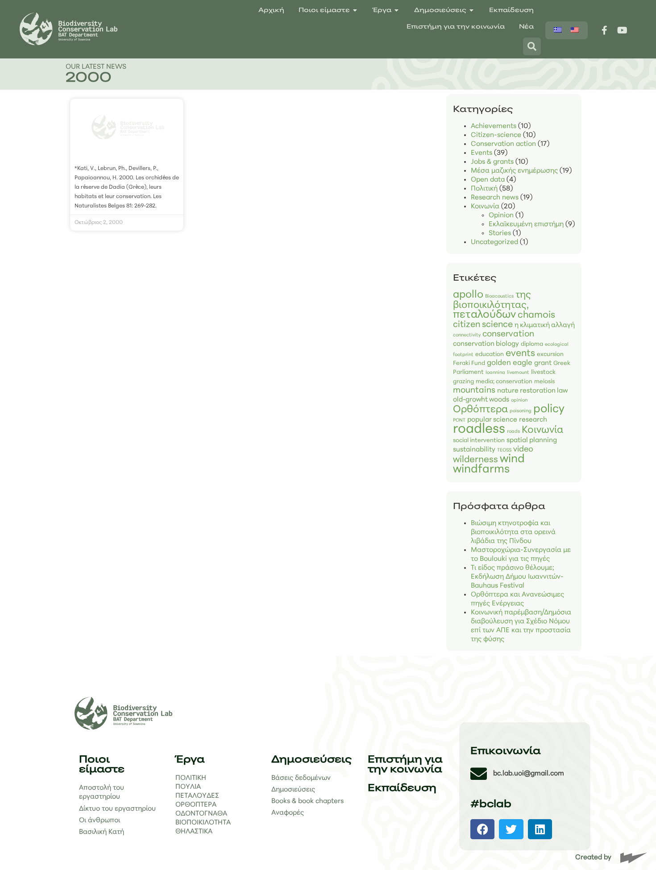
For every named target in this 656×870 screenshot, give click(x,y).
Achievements (493, 126)
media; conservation (504, 382)
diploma (532, 344)
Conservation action (503, 144)
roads (513, 431)
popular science (492, 420)
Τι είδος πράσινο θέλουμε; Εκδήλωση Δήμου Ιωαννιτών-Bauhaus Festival (517, 576)
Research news (495, 197)
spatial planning (532, 440)
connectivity (467, 335)
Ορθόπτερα (480, 410)
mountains (474, 390)
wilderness (475, 460)
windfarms (481, 469)
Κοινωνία (485, 206)
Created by (593, 857)
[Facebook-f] (605, 30)
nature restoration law (532, 391)
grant (543, 363)
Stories (500, 233)
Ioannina (495, 372)
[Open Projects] (397, 10)
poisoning (520, 411)
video (523, 449)
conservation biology (486, 344)
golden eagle (509, 363)
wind (512, 459)
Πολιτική (484, 188)
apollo (468, 295)
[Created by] (633, 858)
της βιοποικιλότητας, (492, 300)
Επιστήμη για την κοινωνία (405, 765)
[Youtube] (622, 30)
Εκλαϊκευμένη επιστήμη (526, 224)
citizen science (483, 324)
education (489, 354)
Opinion (501, 215)
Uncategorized (494, 242)
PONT (459, 420)
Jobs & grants (492, 162)
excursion (550, 354)
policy (549, 409)
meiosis (544, 382)
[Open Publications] (472, 10)
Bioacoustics (499, 296)
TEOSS (504, 450)
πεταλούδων (484, 315)
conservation (508, 334)
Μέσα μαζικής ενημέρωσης (514, 170)
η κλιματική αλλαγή (545, 325)
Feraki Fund (469, 363)
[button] (482, 829)
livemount (518, 372)
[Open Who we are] (355, 10)
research (533, 420)
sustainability (474, 450)
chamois (536, 315)
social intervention (479, 440)
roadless (479, 429)
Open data (488, 179)
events (520, 353)
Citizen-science (496, 135)
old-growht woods (481, 400)
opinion (519, 400)
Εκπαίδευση (402, 788)
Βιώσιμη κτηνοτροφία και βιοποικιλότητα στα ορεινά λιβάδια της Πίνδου (513, 532)
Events (481, 153)
